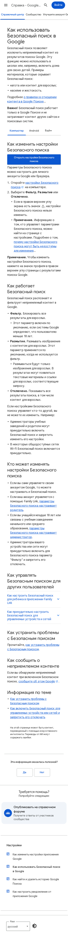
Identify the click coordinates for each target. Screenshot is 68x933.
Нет (42, 772)
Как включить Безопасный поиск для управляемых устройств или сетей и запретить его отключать (35, 713)
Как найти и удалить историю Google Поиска (36, 881)
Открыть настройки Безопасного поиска (34, 159)
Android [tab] (34, 130)
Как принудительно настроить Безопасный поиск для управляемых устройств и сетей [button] (29, 615)
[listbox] (48, 130)
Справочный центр (12, 14)
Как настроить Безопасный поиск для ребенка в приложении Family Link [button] (30, 599)
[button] (5, 5)
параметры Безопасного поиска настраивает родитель (33, 506)
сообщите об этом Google (36, 681)
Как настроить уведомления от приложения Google (32, 894)
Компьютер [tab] (17, 130)
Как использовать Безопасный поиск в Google (36, 869)
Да (24, 772)
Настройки (14, 845)
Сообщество (33, 14)
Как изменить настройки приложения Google (36, 856)
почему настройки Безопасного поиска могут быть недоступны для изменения (35, 246)
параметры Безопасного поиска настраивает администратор (33, 533)
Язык (12, 921)
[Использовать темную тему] (34, 925)
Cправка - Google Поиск (26, 5)
